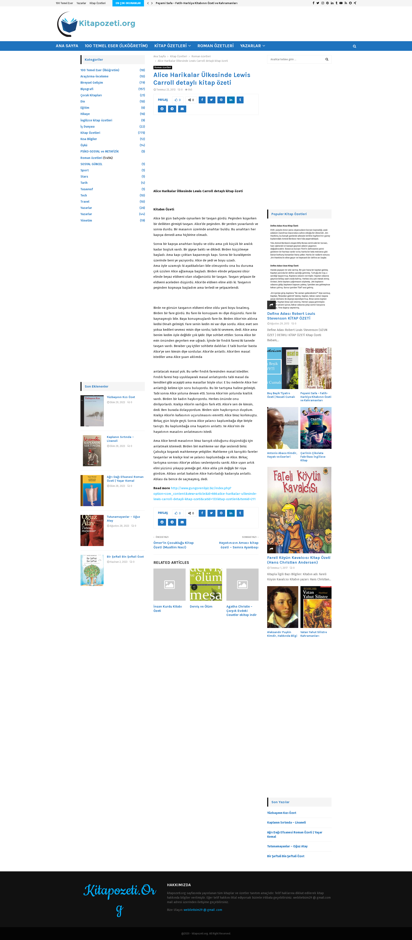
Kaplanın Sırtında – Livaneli (286, 822)
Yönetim (86, 220)
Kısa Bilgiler (88, 139)
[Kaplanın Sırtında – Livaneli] (92, 450)
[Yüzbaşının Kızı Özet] (92, 410)
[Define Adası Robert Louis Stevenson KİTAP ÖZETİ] (299, 266)
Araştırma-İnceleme (94, 76)
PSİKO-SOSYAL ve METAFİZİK (99, 151)
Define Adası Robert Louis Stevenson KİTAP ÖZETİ (291, 316)
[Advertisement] (206, 154)
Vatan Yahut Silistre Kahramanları (313, 634)
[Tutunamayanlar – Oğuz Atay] (92, 530)
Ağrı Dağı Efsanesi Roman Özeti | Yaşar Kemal (125, 479)
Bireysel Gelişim (91, 82)
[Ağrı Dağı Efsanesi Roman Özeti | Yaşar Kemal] (92, 490)
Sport (84, 170)
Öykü (83, 145)
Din (82, 101)
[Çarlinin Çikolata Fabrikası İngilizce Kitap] (316, 428)
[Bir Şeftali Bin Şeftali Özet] (92, 570)
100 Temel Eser (64, 3)
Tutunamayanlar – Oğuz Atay (287, 846)
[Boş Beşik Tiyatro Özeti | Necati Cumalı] (282, 368)
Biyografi (86, 89)
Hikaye (85, 114)
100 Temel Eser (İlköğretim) (116, 45)
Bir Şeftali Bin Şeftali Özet (125, 556)
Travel (84, 202)
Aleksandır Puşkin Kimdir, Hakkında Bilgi (282, 634)
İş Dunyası (87, 126)
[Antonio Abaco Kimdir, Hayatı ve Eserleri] (282, 428)
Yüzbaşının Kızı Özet (121, 397)
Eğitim (84, 108)
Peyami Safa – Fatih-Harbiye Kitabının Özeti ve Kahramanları (197, 3)
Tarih (84, 183)
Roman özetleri (215, 45)
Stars (84, 176)
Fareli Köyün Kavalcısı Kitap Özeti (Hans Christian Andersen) (298, 560)
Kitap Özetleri (98, 3)
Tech (83, 195)
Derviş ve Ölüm (201, 606)
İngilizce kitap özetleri (96, 120)
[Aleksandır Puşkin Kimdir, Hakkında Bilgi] (282, 607)
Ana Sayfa (67, 45)
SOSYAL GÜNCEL (91, 164)
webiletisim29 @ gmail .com (203, 910)
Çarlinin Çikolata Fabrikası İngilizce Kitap (312, 456)
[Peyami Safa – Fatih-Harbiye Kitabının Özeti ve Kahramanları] (316, 368)
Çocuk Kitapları (91, 95)
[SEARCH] (327, 59)
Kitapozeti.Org (119, 899)
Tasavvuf (86, 189)
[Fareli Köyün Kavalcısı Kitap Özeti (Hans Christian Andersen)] (299, 510)
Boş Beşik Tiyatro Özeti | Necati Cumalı (281, 395)
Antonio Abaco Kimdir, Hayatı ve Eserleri (282, 454)
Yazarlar (81, 3)
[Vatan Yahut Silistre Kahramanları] (316, 607)
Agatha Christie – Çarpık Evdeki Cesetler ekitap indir (241, 611)
